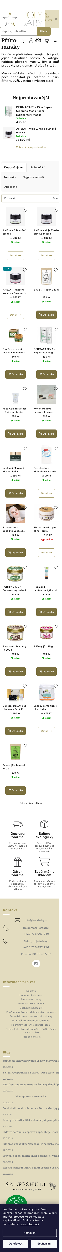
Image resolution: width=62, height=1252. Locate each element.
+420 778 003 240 (35, 930)
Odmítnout (15, 1244)
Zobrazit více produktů (28, 151)
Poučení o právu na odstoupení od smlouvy (29, 1008)
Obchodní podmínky (29, 1003)
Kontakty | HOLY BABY (30, 999)
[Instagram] (35, 959)
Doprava (29, 986)
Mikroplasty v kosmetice (29, 1092)
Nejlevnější (37, 171)
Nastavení (29, 1233)
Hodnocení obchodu (29, 991)
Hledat (44, 31)
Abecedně (10, 190)
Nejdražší (10, 181)
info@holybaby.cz (35, 916)
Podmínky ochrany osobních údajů (29, 1020)
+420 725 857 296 (35, 943)
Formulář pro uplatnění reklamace (30, 1016)
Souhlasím (44, 1244)
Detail (13, 258)
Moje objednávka (29, 1032)
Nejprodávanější (33, 181)
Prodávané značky (29, 995)
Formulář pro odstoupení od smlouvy (29, 1012)
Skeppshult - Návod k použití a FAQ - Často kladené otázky (30, 1026)
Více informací (29, 1224)
